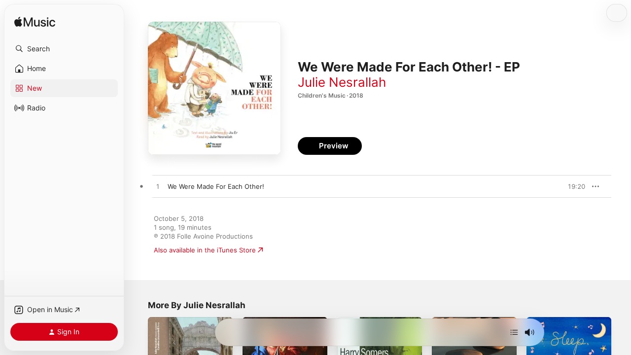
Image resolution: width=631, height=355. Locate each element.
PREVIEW (574, 186)
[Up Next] (514, 332)
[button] (64, 48)
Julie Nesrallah (342, 82)
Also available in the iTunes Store (205, 250)
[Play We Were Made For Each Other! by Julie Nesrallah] (158, 186)
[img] (34, 22)
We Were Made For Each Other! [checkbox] (216, 186)
